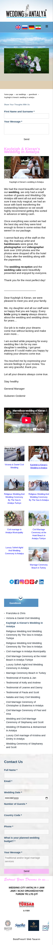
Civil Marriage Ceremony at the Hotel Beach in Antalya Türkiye (26, 658)
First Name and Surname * (19, 111)
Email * (8, 781)
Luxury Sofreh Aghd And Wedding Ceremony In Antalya (14, 550)
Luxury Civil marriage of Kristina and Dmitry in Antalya (25, 737)
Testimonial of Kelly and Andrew (23, 682)
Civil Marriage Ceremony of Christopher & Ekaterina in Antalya (24, 704)
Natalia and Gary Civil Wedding (23, 697)
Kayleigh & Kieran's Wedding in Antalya (24, 625)
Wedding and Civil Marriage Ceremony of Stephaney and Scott (24, 720)
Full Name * (10, 770)
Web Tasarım (33, 939)
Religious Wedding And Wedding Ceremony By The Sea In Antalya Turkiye (24, 635)
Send (26, 139)
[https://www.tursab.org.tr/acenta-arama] (26, 906)
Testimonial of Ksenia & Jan (21, 678)
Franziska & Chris (15, 613)
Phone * (8, 826)
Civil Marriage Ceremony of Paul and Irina (26, 712)
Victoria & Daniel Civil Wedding (23, 618)
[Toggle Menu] (47, 26)
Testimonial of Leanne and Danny (24, 687)
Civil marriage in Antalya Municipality (26, 651)
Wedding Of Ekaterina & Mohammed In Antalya (26, 729)
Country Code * (13, 815)
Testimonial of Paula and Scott (22, 692)
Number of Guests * (15, 804)
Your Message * (13, 121)
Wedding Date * (13, 792)
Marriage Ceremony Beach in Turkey (26, 673)
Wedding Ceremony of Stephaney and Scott (24, 745)
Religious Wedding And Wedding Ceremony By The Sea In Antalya (39, 497)
